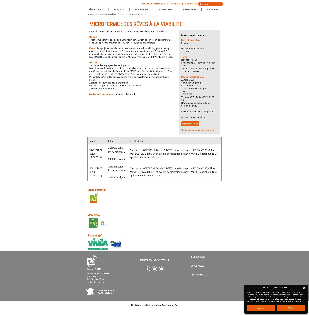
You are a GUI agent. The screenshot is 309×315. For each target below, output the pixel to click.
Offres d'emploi (161, 4)
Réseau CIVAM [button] (96, 9)
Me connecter (190, 4)
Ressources (189, 9)
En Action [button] (119, 9)
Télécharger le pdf (190, 123)
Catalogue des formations (106, 14)
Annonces (175, 4)
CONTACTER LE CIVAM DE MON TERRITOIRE (106, 291)
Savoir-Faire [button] (141, 9)
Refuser (291, 308)
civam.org (141, 305)
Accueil (91, 14)
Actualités (147, 4)
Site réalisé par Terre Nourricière (162, 305)
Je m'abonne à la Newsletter (153, 260)
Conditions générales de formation (197, 130)
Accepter (261, 308)
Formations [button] (165, 9)
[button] (304, 288)
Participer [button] (212, 9)
